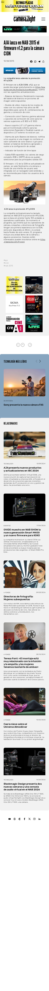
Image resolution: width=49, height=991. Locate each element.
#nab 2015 (8, 266)
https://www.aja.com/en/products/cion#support (24, 88)
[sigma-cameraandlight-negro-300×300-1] (14, 304)
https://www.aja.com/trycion (24, 241)
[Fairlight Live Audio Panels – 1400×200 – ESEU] (25, 29)
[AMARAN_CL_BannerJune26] (24, 70)
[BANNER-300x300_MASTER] (34, 304)
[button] (40, 361)
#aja (6, 260)
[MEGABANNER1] (24, 6)
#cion (6, 263)
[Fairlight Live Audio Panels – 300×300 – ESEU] (34, 323)
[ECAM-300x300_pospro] (14, 285)
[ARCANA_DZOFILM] (34, 285)
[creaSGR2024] (14, 323)
